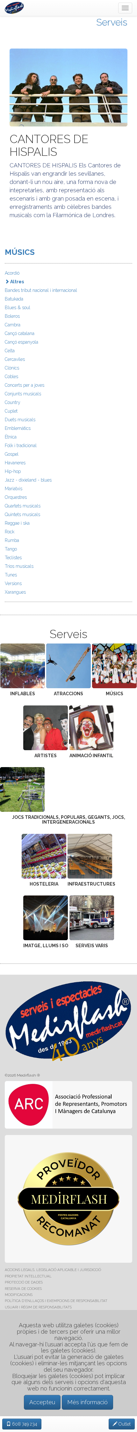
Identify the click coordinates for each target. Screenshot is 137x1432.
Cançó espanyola (21, 342)
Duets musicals (20, 419)
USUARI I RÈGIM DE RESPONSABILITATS (38, 1307)
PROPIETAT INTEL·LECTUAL (28, 1276)
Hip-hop (13, 471)
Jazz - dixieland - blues (28, 480)
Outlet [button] (124, 1424)
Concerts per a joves (24, 385)
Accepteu (42, 1402)
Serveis (111, 22)
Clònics (12, 367)
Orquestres (16, 497)
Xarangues (15, 592)
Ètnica (11, 436)
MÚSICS (20, 252)
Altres (16, 281)
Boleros (12, 316)
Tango (11, 549)
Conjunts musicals (23, 393)
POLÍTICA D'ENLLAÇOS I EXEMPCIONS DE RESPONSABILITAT (56, 1301)
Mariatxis (13, 488)
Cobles (11, 376)
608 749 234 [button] (24, 1424)
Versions (13, 583)
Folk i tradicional (21, 445)
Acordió (12, 273)
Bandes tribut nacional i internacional (41, 290)
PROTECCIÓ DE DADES (24, 1282)
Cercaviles (15, 359)
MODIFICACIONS (18, 1294)
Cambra (12, 324)
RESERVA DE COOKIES (23, 1288)
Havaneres (15, 462)
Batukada (14, 298)
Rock (9, 531)
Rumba (12, 540)
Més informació (87, 1402)
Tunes (11, 574)
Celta (10, 350)
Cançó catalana (19, 333)
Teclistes (13, 557)
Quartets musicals (22, 505)
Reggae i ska (17, 523)
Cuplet (11, 411)
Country (12, 402)
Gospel (11, 454)
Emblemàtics (18, 428)
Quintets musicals (22, 514)
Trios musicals (19, 566)
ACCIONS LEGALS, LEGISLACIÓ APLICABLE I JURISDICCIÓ (53, 1270)
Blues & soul (17, 307)
